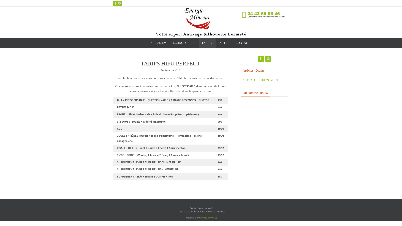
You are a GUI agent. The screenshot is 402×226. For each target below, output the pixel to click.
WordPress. (212, 217)
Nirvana (202, 217)
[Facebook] (115, 3)
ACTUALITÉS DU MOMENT (260, 80)
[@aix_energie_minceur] (119, 3)
